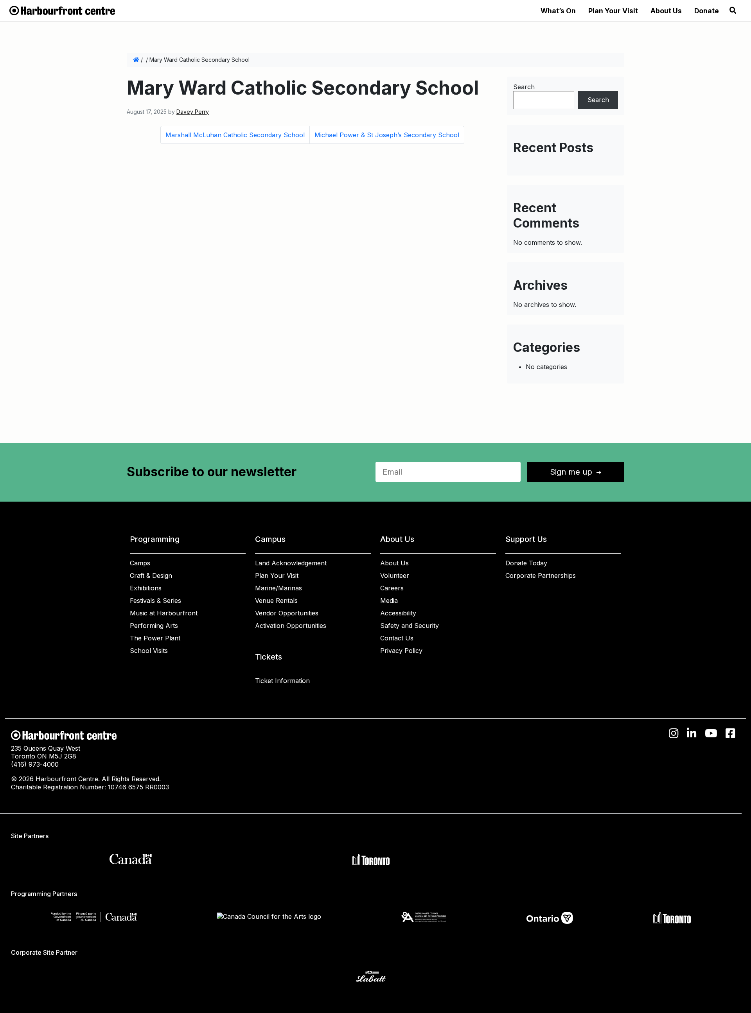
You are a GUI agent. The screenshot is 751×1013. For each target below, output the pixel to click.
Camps (140, 563)
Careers (392, 588)
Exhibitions (146, 588)
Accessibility (398, 613)
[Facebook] (730, 733)
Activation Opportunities (290, 625)
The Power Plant (155, 638)
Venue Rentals (276, 600)
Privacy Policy (401, 650)
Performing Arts (154, 625)
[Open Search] (733, 10)
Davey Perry (192, 111)
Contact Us (396, 638)
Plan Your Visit (613, 11)
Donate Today (526, 563)
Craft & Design (151, 575)
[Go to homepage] (62, 9)
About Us (666, 11)
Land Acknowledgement (291, 563)
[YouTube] (711, 733)
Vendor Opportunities (286, 613)
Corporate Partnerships (540, 575)
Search (524, 87)
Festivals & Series (155, 600)
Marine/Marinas (278, 588)
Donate (706, 11)
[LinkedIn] (692, 733)
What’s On (558, 11)
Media (389, 600)
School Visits (149, 650)
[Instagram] (674, 733)
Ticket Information (282, 681)
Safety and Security (409, 625)
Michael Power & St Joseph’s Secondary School (386, 135)
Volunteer (394, 575)
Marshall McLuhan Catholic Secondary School (235, 135)
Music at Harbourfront (164, 613)
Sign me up (576, 472)
